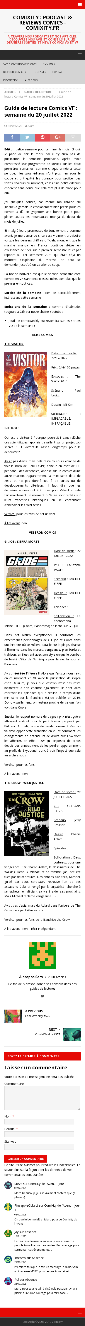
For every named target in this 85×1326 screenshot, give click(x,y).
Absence (31, 1232)
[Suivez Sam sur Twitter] (42, 996)
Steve (18, 1184)
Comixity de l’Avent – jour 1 (47, 1184)
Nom (8, 1116)
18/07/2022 (15, 126)
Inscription (11, 80)
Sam (31, 126)
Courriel (10, 1129)
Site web (10, 1141)
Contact (58, 71)
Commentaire (14, 1084)
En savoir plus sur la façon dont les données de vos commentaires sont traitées (42, 1170)
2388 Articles (57, 977)
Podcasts (39, 71)
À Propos (31, 80)
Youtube (49, 63)
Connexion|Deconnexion (20, 63)
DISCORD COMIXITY (14, 71)
